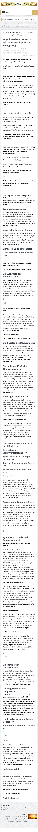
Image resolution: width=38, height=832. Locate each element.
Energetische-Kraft (19, 50)
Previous (6, 806)
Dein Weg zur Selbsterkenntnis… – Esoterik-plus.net (16, 809)
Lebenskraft (10, 54)
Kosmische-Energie (19, 52)
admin (10, 49)
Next (23, 814)
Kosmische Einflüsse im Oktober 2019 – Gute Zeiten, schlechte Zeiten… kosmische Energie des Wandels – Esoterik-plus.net (16, 819)
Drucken (26, 55)
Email (33, 55)
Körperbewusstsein (8, 52)
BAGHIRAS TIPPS (8, 50)
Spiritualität (26, 54)
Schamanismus (18, 54)
